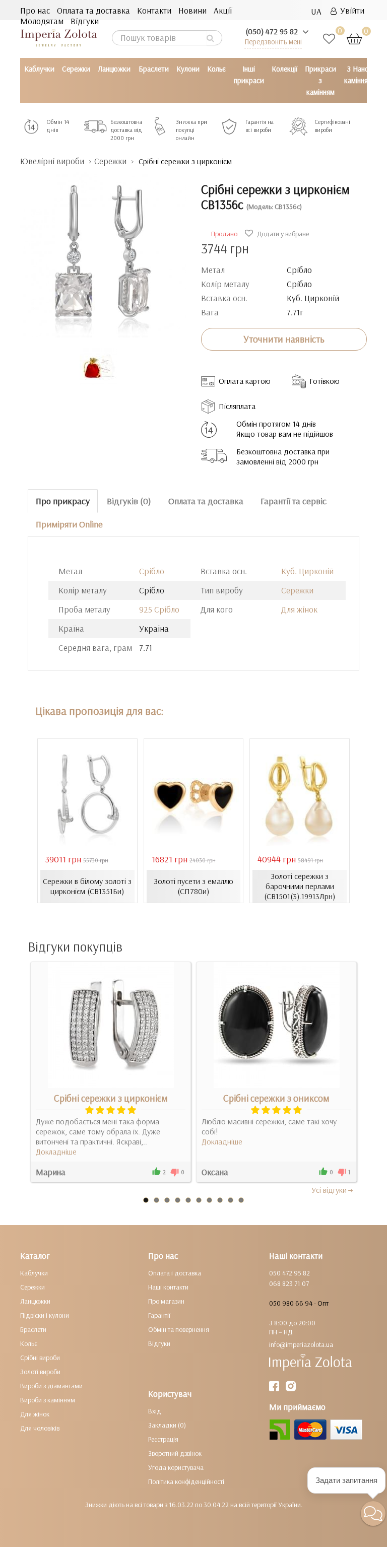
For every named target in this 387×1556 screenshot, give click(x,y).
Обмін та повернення (178, 1329)
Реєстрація (163, 1439)
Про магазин (166, 1301)
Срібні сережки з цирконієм (111, 1098)
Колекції (284, 69)
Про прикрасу (63, 501)
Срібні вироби (40, 1357)
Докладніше (56, 1151)
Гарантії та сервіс (294, 501)
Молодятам (41, 21)
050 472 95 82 (289, 1272)
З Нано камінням (358, 74)
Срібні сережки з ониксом (276, 1098)
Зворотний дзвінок (175, 1453)
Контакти (154, 10)
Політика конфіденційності (186, 1481)
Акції (223, 10)
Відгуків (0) (129, 501)
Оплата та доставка (93, 10)
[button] (373, 1513)
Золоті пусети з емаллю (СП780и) (193, 886)
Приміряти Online (69, 524)
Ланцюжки (114, 69)
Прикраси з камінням (320, 80)
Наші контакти (168, 1287)
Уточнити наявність (284, 339)
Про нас (35, 10)
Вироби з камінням (47, 1399)
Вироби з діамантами (51, 1385)
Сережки (76, 69)
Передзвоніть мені (273, 41)
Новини (192, 10)
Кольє (216, 69)
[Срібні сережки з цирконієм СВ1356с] (103, 249)
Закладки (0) (167, 1425)
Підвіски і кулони (44, 1315)
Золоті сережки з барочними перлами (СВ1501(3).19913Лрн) (299, 886)
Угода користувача (176, 1467)
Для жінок (299, 609)
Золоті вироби (40, 1371)
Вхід (154, 1410)
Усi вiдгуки (329, 1190)
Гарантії (159, 1315)
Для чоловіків (39, 1428)
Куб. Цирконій (307, 571)
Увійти (350, 10)
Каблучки (39, 69)
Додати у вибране (282, 233)
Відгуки (85, 21)
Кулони (188, 69)
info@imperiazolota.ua (301, 1344)
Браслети (154, 69)
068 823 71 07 (289, 1283)
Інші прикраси (249, 74)
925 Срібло (159, 609)
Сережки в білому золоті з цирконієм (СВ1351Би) (87, 886)
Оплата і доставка (174, 1272)
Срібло (151, 571)
